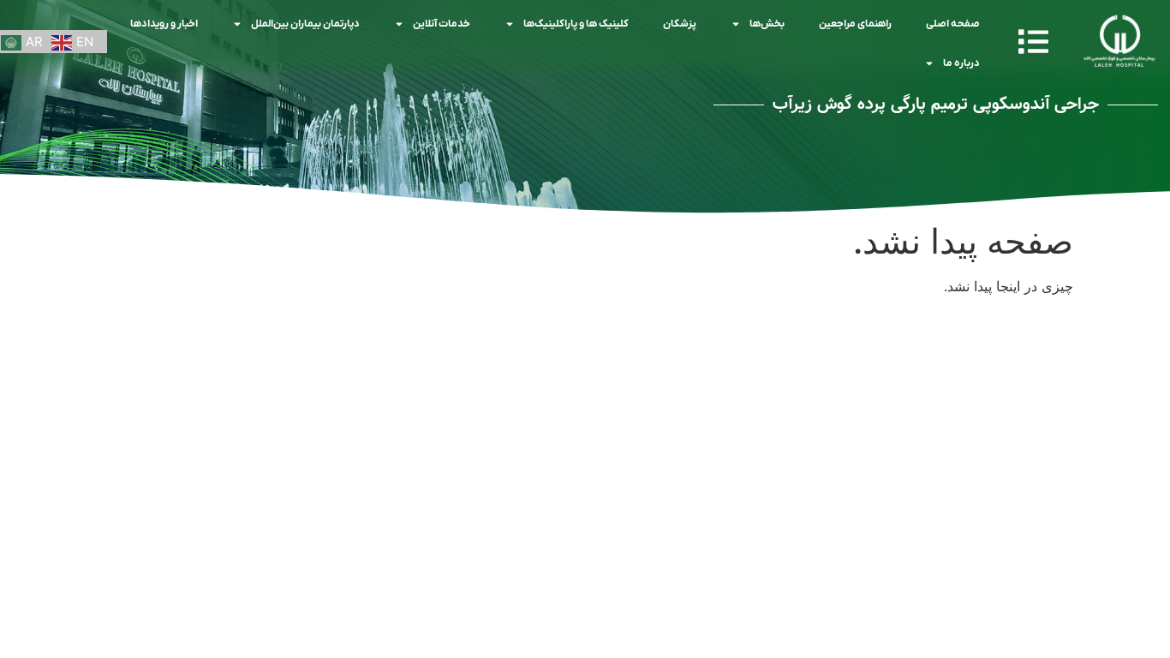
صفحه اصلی (953, 24)
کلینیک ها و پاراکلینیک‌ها (576, 24)
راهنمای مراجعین (855, 24)
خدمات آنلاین (441, 24)
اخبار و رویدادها (164, 24)
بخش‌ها (767, 24)
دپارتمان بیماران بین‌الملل (305, 24)
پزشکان (679, 24)
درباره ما (961, 63)
